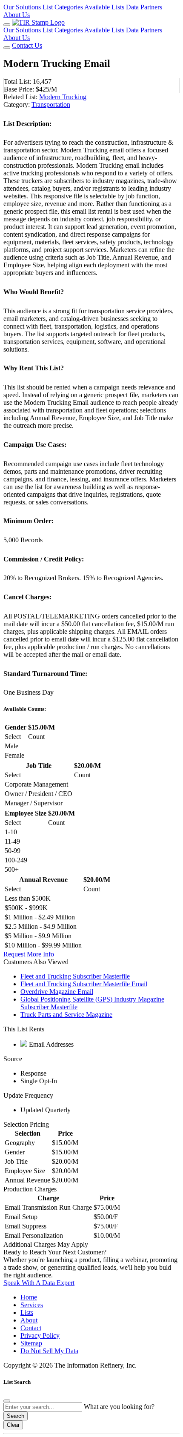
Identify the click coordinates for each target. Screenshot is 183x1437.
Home (28, 1297)
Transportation (50, 104)
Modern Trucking (62, 96)
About (28, 1320)
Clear (13, 1425)
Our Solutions (22, 7)
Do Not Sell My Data (49, 1350)
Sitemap (31, 1343)
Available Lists (104, 7)
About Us (16, 14)
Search (15, 1416)
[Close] (6, 1401)
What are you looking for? (119, 1406)
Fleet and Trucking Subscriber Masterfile (75, 976)
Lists (26, 1312)
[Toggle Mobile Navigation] (6, 24)
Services (31, 1304)
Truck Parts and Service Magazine (66, 1014)
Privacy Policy (40, 1335)
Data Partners (144, 7)
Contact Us (27, 45)
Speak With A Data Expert (38, 1282)
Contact (30, 1327)
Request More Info (28, 954)
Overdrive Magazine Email (56, 991)
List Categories (63, 7)
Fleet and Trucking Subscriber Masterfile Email (83, 984)
